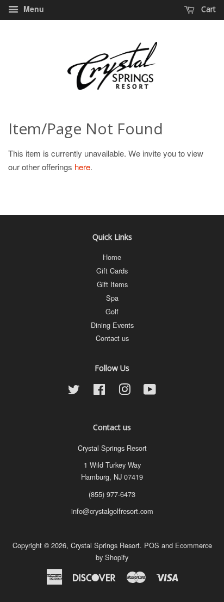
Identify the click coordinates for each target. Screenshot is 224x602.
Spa (112, 298)
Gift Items (112, 284)
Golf (112, 311)
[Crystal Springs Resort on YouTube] (150, 391)
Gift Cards (112, 270)
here (82, 166)
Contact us (112, 338)
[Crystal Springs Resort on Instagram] (124, 391)
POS (151, 545)
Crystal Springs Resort (105, 545)
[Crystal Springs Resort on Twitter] (74, 391)
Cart (207, 9)
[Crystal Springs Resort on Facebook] (99, 391)
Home (112, 257)
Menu (32, 8)
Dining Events (112, 325)
